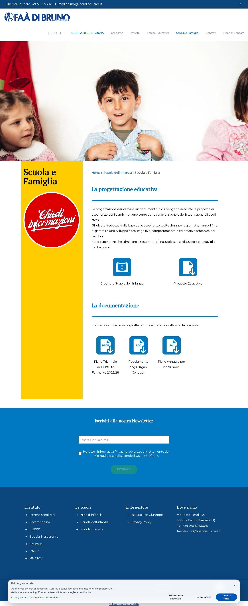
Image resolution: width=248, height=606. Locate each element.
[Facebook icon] (240, 4)
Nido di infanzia (91, 515)
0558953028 (44, 4)
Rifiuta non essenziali (176, 597)
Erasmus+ (37, 544)
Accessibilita (53, 597)
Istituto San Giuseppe (147, 515)
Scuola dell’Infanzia (117, 172)
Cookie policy (36, 597)
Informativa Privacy (111, 451)
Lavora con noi (40, 522)
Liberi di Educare (18, 4)
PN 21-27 (36, 558)
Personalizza (203, 596)
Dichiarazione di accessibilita (124, 604)
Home (96, 172)
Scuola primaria (92, 529)
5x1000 (35, 529)
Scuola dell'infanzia (95, 522)
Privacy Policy (141, 522)
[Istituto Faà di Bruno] (37, 17)
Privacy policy (19, 597)
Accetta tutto (226, 597)
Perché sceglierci (42, 515)
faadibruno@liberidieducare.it (80, 4)
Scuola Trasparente (44, 536)
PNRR (34, 551)
